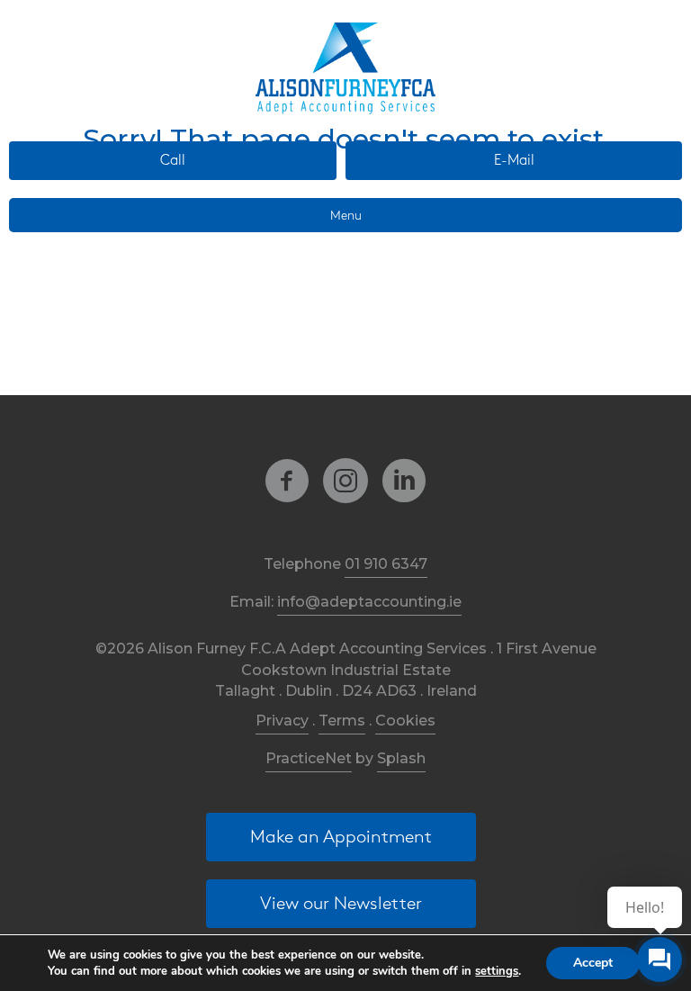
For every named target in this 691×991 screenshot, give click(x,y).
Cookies (405, 720)
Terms (342, 720)
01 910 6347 (386, 563)
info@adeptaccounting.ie (369, 601)
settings (496, 971)
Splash (401, 758)
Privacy (282, 720)
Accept (593, 962)
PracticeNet (308, 758)
